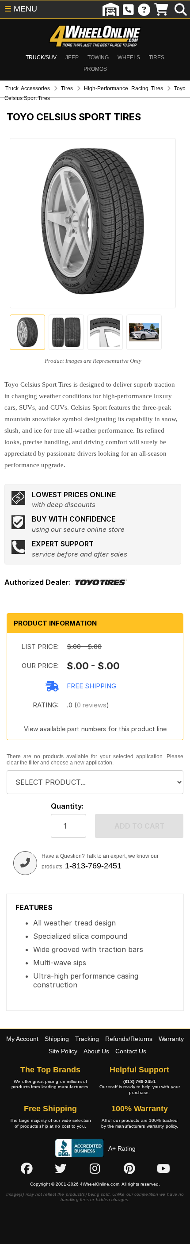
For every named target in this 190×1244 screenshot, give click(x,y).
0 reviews (91, 705)
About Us (96, 1051)
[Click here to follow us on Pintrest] (129, 1168)
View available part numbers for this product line (95, 729)
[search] (181, 9)
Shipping (57, 1038)
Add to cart (139, 826)
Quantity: (67, 806)
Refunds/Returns (128, 1038)
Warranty (171, 1038)
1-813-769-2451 (93, 865)
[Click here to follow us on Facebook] (26, 1168)
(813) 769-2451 (139, 1081)
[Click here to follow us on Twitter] (60, 1168)
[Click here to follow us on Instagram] (95, 1168)
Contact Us (130, 1051)
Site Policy (63, 1051)
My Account (22, 1038)
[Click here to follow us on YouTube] (163, 1168)
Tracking (87, 1038)
